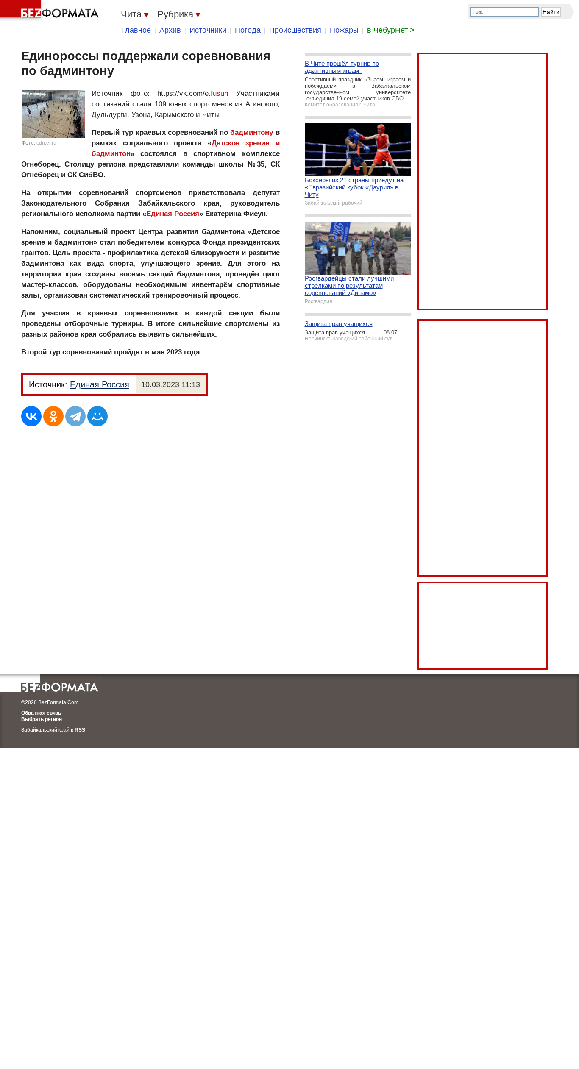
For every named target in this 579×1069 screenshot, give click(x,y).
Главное (136, 30)
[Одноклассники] (53, 416)
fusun (219, 93)
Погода (248, 30)
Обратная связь (41, 713)
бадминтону (251, 132)
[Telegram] (75, 416)
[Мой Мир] (97, 416)
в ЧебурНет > (391, 30)
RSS (80, 730)
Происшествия (295, 30)
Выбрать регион (41, 719)
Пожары (344, 30)
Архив (170, 30)
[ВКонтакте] (31, 416)
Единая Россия (172, 214)
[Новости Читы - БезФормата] (51, 10)
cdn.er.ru (46, 143)
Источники (207, 30)
